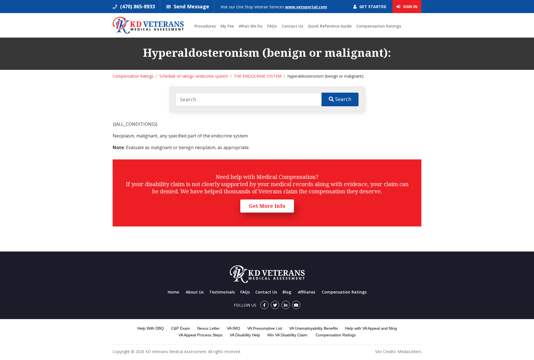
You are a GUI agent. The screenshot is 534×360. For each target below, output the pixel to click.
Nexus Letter (208, 328)
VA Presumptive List (264, 328)
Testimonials (222, 292)
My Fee (227, 26)
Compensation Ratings (378, 26)
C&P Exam (180, 328)
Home (173, 292)
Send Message (191, 6)
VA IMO (233, 328)
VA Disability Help (245, 335)
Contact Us (292, 26)
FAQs (272, 26)
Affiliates (306, 292)
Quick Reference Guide (330, 26)
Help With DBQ (150, 328)
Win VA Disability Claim (287, 335)
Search (342, 99)
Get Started (372, 6)
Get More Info (267, 206)
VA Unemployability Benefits (313, 328)
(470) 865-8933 (137, 6)
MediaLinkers (409, 351)
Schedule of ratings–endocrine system (193, 76)
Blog (287, 292)
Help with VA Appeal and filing (371, 328)
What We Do (251, 26)
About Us (195, 292)
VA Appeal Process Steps (200, 335)
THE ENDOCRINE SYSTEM (257, 76)
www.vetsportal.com (306, 6)
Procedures (205, 26)
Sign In (409, 6)
